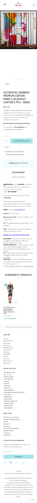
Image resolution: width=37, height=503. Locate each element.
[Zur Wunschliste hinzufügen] (17, 307)
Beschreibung (18, 172)
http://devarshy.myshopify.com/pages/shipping (19, 266)
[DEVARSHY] (18, 4)
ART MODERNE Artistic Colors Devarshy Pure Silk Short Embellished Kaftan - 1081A (9, 310)
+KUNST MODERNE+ (8, 379)
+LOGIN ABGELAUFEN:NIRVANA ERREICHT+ (14, 392)
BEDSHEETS (6, 424)
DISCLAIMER (6, 354)
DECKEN (5, 422)
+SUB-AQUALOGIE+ (8, 408)
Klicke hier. (20, 129)
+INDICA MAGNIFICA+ (8, 390)
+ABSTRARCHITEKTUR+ (9, 372)
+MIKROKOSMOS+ (7, 397)
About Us (5, 338)
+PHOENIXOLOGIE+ (8, 405)
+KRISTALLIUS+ (7, 388)
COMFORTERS (6, 435)
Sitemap (5, 356)
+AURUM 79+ (6, 383)
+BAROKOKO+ (6, 385)
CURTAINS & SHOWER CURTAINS (11, 419)
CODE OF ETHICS (7, 341)
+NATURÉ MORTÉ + (8, 399)
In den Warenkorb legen (10, 318)
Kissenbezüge (6, 426)
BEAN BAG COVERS (8, 430)
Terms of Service (7, 350)
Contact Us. (6, 358)
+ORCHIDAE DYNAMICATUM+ (10, 401)
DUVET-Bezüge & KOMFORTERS (11, 428)
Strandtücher (6, 433)
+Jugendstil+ (6, 381)
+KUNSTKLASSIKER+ (8, 377)
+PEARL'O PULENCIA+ (8, 403)
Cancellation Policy (8, 347)
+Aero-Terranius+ (7, 374)
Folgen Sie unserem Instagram (18, 327)
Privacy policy (6, 343)
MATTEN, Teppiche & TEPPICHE (11, 417)
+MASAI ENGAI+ (7, 394)
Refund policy (6, 345)
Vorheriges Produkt (32, 84)
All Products (6, 352)
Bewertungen (18, 177)
